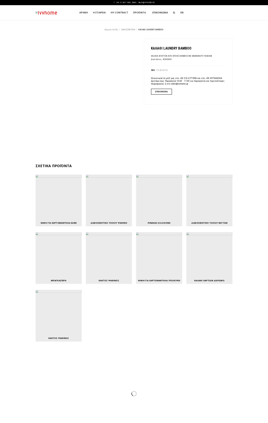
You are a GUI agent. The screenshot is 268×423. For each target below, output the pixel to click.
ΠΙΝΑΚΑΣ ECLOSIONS (159, 222)
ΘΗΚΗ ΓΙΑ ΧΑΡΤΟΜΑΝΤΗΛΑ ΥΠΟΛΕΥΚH (159, 280)
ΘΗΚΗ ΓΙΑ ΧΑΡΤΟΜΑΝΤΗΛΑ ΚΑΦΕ (59, 222)
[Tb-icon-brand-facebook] (178, 406)
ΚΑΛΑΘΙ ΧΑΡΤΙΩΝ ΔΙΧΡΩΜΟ (209, 280)
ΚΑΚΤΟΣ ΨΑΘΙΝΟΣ (109, 280)
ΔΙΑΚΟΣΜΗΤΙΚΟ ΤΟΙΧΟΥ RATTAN (209, 222)
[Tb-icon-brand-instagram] (187, 406)
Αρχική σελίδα (111, 29)
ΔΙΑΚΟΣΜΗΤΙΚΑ (128, 29)
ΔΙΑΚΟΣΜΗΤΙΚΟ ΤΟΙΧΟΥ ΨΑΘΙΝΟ (109, 222)
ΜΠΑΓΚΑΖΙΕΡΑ (58, 280)
